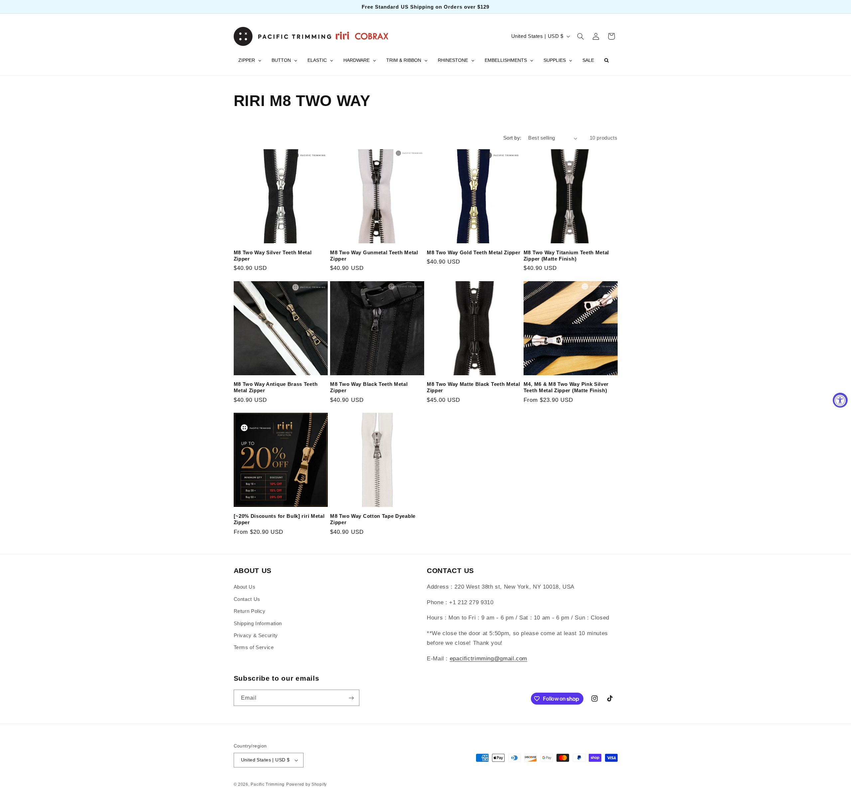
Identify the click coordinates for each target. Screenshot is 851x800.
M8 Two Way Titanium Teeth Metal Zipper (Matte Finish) (566, 256)
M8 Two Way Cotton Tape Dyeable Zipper (373, 519)
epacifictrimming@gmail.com (488, 658)
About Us (245, 587)
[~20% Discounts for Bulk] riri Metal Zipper (279, 519)
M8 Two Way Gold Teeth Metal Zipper (473, 252)
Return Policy (250, 611)
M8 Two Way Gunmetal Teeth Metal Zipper (374, 256)
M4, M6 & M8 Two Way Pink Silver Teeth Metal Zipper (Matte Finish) (566, 387)
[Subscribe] (351, 698)
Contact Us (247, 599)
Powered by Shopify (306, 784)
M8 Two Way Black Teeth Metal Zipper (369, 387)
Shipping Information (258, 623)
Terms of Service (254, 647)
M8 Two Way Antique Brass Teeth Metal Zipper (276, 387)
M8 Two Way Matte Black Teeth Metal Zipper (473, 387)
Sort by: (512, 138)
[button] (580, 36)
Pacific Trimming (268, 784)
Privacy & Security (256, 635)
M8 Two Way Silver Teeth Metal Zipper (273, 256)
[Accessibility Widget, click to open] (840, 400)
